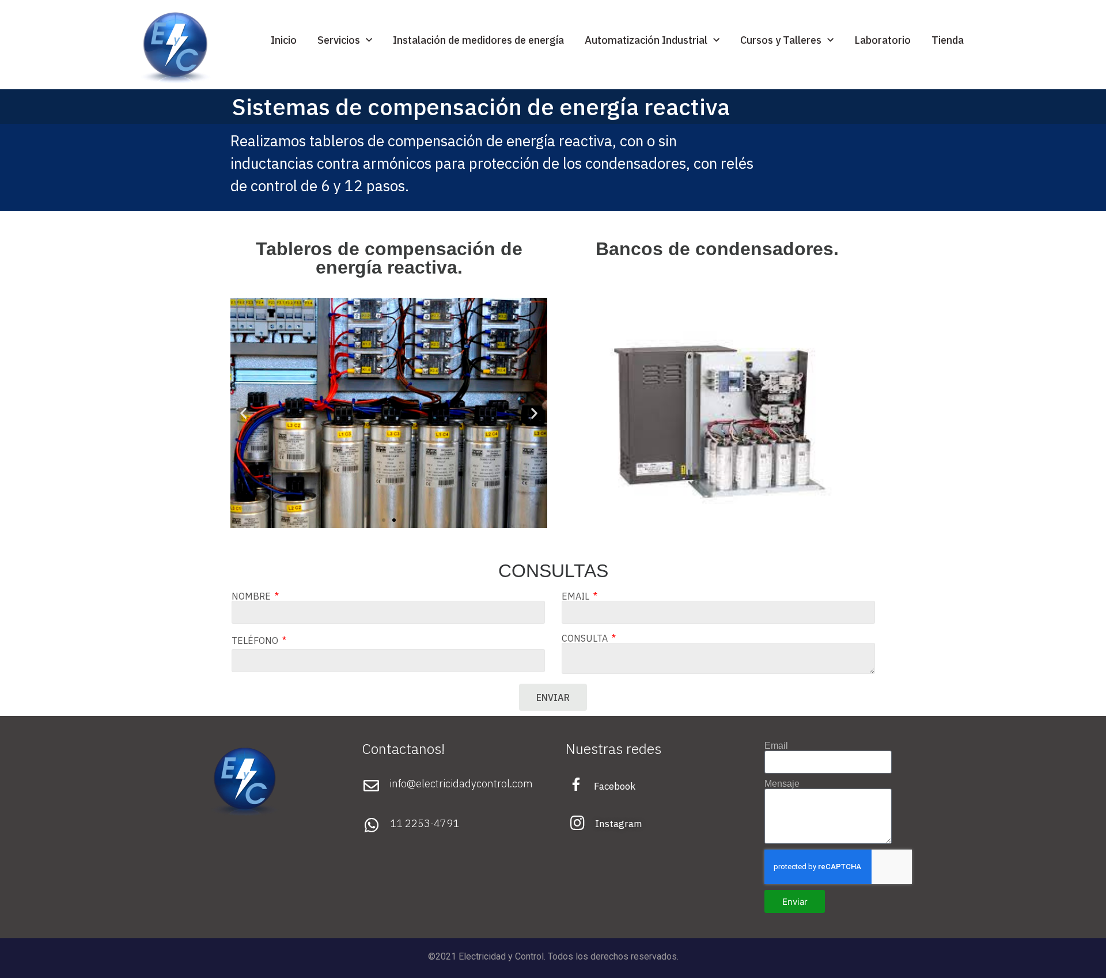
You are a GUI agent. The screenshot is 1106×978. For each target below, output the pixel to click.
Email (776, 745)
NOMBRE (252, 596)
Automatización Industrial (646, 40)
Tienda (947, 40)
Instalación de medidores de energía (478, 40)
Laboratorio (882, 40)
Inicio (284, 40)
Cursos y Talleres (780, 40)
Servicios (338, 40)
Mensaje (782, 784)
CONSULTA (586, 638)
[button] (383, 520)
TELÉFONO (256, 640)
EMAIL (577, 596)
